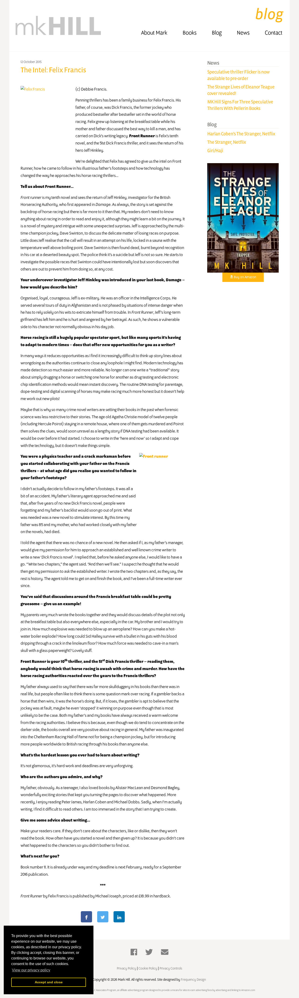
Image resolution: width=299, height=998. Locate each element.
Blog (217, 33)
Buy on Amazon (244, 277)
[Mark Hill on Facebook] (134, 952)
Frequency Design (193, 980)
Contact (273, 33)
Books (189, 33)
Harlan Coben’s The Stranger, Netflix (241, 133)
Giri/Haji (215, 150)
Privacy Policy (126, 968)
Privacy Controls (171, 968)
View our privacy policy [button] (31, 970)
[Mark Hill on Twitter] (149, 952)
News (243, 33)
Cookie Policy (148, 968)
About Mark (154, 33)
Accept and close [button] (49, 982)
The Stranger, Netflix (226, 142)
